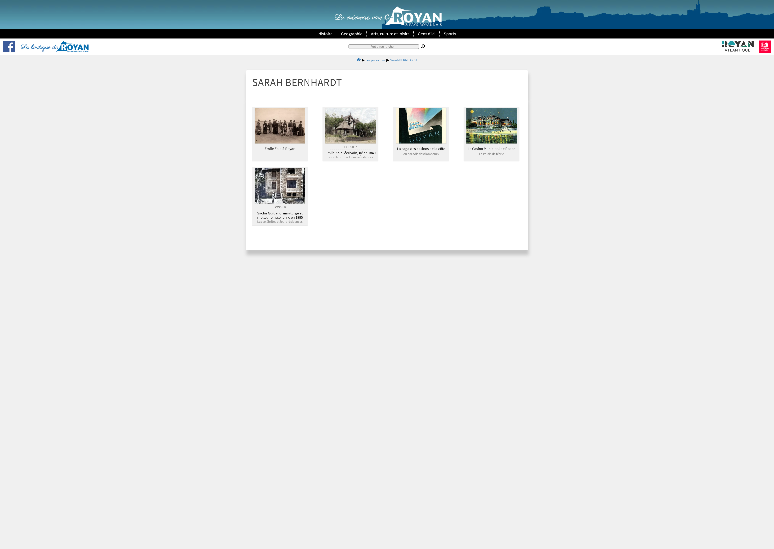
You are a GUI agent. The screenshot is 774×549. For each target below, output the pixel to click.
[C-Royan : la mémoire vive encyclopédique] (388, 18)
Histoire (325, 33)
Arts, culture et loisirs (390, 33)
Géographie (351, 33)
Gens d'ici (426, 33)
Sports (450, 33)
